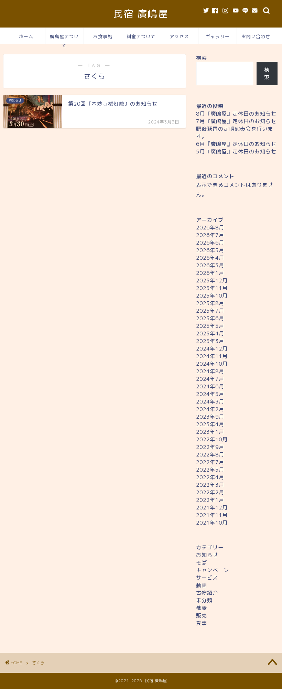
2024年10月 (212, 363)
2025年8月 (210, 303)
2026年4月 (210, 257)
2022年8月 (210, 454)
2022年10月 (212, 439)
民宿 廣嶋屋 (141, 14)
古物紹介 (207, 592)
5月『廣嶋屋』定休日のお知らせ (236, 151)
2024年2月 (210, 409)
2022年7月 (210, 462)
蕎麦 (201, 608)
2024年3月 (210, 401)
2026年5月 (210, 250)
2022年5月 (210, 469)
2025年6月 (210, 318)
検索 (201, 58)
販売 (201, 615)
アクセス (179, 36)
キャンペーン (212, 570)
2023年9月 (210, 416)
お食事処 (102, 36)
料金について (141, 36)
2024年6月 (210, 386)
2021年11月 (212, 515)
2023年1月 (210, 431)
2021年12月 (212, 507)
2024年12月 (212, 348)
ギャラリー (218, 36)
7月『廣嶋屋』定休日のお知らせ (236, 121)
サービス (207, 577)
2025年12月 (212, 280)
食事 (201, 623)
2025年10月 (212, 295)
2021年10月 (212, 522)
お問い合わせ (255, 36)
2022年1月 (210, 500)
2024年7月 (210, 379)
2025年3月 (210, 341)
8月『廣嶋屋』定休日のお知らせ (236, 113)
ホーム (26, 36)
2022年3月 (210, 484)
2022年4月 (210, 477)
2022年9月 (210, 447)
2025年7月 (210, 310)
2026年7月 (210, 235)
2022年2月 (210, 492)
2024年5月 (210, 394)
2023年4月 (210, 424)
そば (201, 562)
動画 (201, 585)
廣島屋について (64, 39)
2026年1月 (210, 273)
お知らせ (207, 555)
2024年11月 (212, 356)
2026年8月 (210, 227)
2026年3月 (210, 265)
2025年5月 (210, 326)
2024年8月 (210, 371)
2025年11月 (212, 288)
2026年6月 (210, 242)
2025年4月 (210, 333)
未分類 (204, 600)
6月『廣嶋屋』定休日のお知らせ (236, 144)
